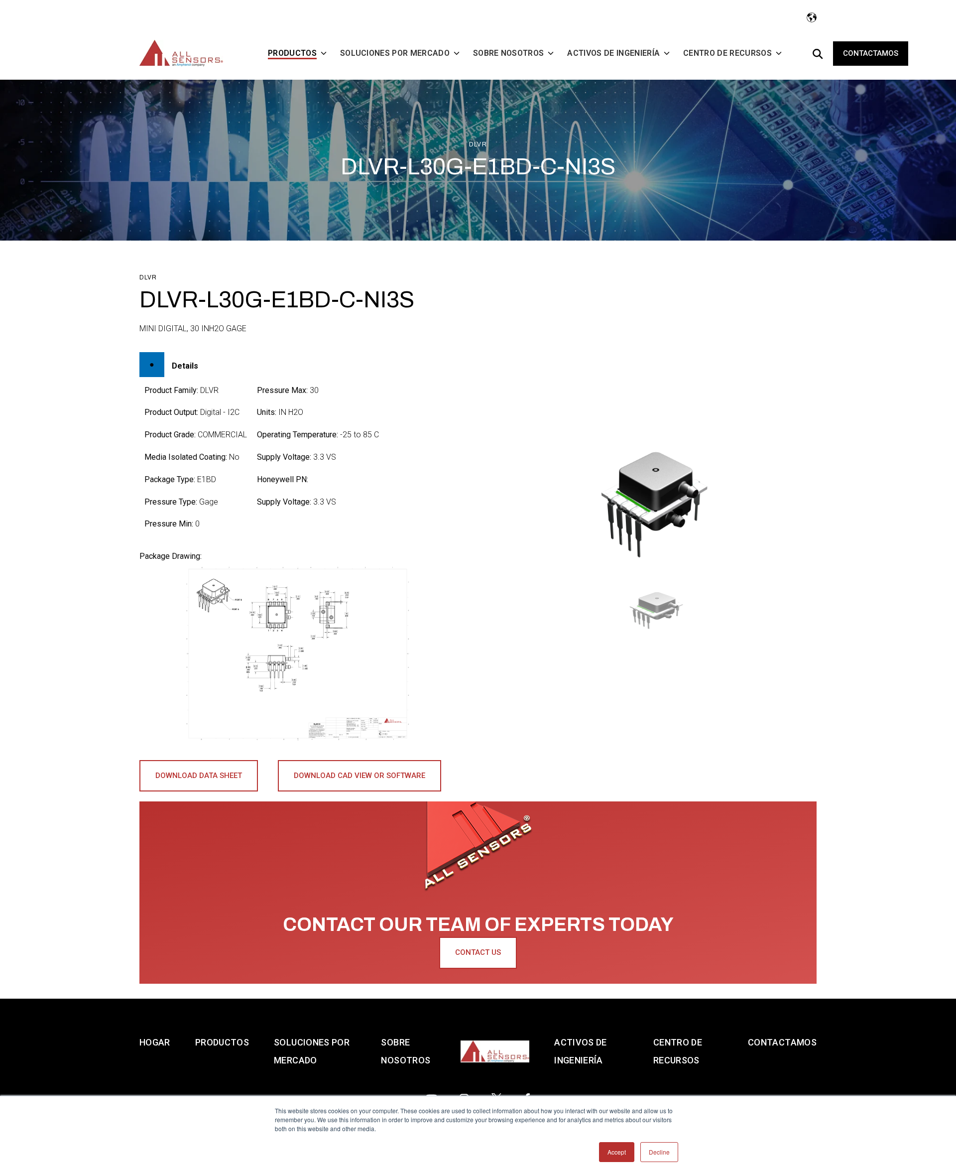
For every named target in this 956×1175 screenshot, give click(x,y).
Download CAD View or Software (359, 775)
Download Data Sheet (198, 775)
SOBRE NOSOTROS (405, 1051)
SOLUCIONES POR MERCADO (312, 1051)
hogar (154, 1042)
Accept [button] (616, 1152)
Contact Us (478, 952)
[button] (658, 610)
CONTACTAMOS (782, 1042)
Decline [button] (659, 1152)
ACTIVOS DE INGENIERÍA (580, 1051)
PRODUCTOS (222, 1042)
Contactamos (870, 53)
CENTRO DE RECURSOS (677, 1051)
